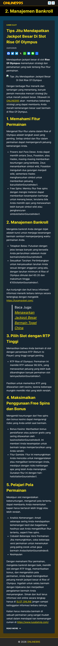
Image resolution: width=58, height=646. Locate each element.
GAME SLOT (11, 25)
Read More (13, 628)
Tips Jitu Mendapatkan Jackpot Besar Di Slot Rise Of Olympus (27, 36)
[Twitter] (53, 3)
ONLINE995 (33, 641)
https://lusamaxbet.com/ (19, 300)
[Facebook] (49, 3)
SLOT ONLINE (24, 601)
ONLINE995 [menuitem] (12, 100)
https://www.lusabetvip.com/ (32, 622)
